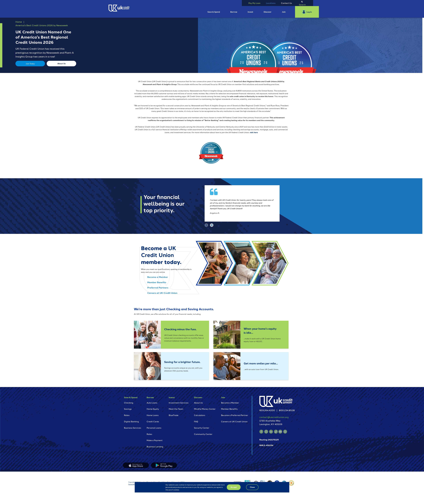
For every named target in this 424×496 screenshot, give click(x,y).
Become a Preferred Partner (234, 415)
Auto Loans (152, 402)
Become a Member (157, 277)
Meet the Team (176, 408)
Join (284, 11)
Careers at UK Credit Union (162, 292)
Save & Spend (213, 11)
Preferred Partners (157, 287)
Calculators (199, 415)
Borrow (233, 11)
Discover (267, 11)
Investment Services (178, 402)
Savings (128, 408)
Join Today (30, 63)
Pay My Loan (254, 3)
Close (252, 487)
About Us (61, 63)
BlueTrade (173, 415)
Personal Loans (154, 427)
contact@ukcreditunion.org (274, 417)
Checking (128, 402)
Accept (234, 487)
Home (18, 21)
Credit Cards (153, 421)
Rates (127, 415)
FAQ (196, 421)
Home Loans (153, 415)
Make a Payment (155, 440)
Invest (250, 11)
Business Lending (155, 446)
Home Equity (153, 408)
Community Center (203, 434)
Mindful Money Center (205, 408)
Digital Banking (131, 421)
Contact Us (286, 3)
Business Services (132, 427)
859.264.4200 (267, 410)
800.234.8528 (287, 410)
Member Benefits (156, 282)
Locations (270, 3)
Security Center (201, 427)
